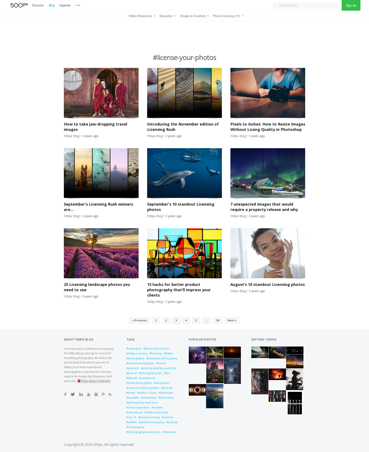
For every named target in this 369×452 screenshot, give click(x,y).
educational (135, 412)
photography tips (151, 373)
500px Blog (71, 136)
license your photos (157, 348)
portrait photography (141, 363)
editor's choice (148, 393)
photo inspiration (138, 407)
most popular (136, 427)
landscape (167, 393)
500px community (157, 412)
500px (169, 353)
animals (168, 417)
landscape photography (162, 358)
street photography (152, 422)
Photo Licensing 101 (226, 16)
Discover (38, 5)
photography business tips (144, 432)
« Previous (139, 320)
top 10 (132, 417)
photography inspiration (143, 402)
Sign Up (351, 5)
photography (136, 358)
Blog (52, 5)
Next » (232, 320)
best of (132, 373)
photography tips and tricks (159, 368)
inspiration (134, 348)
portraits (133, 368)
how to (162, 363)
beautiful (133, 397)
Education (166, 16)
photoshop (167, 397)
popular (173, 422)
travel (131, 393)
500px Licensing (137, 353)
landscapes (162, 383)
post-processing (150, 417)
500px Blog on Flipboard (95, 381)
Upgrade (65, 5)
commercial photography (143, 388)
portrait (167, 388)
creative (158, 407)
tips (167, 373)
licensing (156, 353)
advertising (149, 397)
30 (217, 320)
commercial (148, 378)
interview (169, 432)
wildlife (132, 422)
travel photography (140, 383)
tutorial (132, 378)
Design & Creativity (193, 16)
